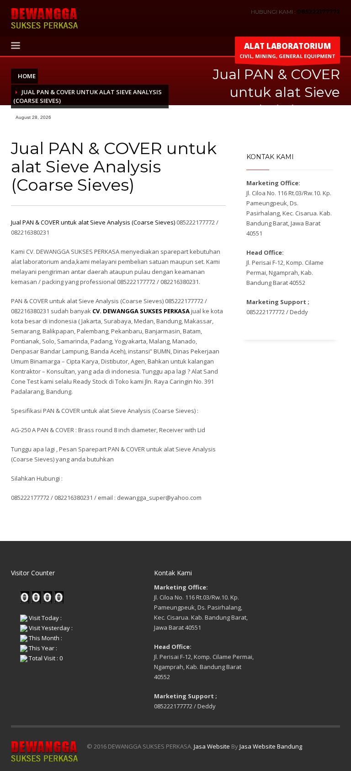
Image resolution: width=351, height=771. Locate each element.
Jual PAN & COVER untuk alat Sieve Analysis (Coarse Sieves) (93, 222)
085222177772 (318, 11)
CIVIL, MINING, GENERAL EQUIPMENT (287, 50)
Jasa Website (212, 746)
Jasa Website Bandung (270, 746)
